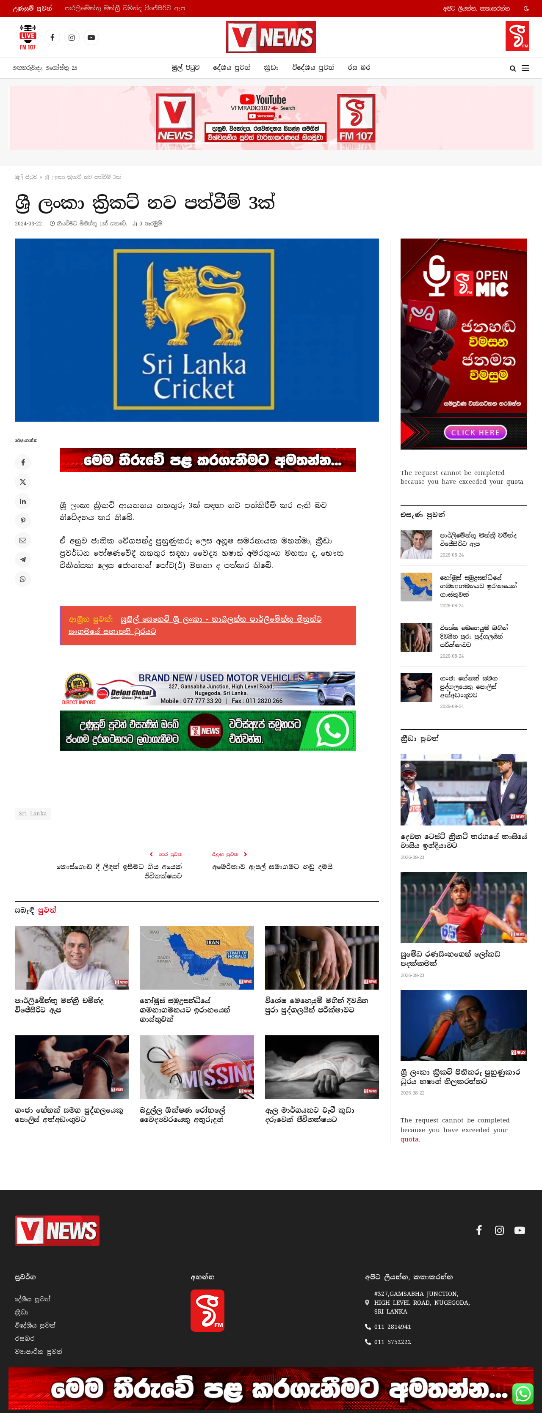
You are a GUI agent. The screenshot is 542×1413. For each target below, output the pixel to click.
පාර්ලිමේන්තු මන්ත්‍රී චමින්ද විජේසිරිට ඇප (59, 1005)
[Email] (23, 540)
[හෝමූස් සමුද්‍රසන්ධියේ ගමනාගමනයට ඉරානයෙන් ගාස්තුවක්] (197, 958)
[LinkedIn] (23, 501)
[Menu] (525, 68)
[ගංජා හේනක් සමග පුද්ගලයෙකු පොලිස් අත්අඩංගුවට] (72, 1067)
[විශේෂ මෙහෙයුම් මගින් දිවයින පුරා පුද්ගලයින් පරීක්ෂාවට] (322, 958)
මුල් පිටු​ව (26, 177)
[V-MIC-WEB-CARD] (464, 344)
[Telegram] (23, 559)
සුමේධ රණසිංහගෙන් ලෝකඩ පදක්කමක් (450, 959)
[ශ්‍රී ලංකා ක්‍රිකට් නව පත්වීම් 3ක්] (197, 330)
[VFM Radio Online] (25, 37)
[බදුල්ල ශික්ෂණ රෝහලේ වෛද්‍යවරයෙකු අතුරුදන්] (197, 1067)
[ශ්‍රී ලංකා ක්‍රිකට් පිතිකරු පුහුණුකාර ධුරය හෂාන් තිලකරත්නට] (464, 1025)
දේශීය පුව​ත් (231, 67)
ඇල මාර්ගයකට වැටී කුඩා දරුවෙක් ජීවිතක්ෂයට (309, 1115)
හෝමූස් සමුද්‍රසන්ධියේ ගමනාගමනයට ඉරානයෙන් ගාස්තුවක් (150, 8)
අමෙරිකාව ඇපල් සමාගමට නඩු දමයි (272, 867)
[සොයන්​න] (513, 68)
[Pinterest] (23, 521)
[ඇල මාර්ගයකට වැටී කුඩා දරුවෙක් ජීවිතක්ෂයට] (322, 1067)
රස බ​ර (359, 67)
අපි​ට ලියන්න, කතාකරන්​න (476, 8)
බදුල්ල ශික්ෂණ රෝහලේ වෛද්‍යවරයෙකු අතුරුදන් (182, 1115)
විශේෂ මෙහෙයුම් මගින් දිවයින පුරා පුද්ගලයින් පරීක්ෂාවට (316, 1005)
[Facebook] (23, 462)
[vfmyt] (271, 118)
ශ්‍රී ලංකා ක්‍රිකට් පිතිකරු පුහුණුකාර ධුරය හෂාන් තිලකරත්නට (460, 1077)
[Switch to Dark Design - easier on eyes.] (525, 8)
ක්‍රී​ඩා (271, 67)
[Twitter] (23, 482)
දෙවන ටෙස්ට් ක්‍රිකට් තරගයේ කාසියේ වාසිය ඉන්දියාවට (464, 841)
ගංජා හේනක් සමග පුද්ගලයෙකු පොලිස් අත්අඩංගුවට (69, 1115)
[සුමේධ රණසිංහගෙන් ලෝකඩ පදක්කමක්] (464, 907)
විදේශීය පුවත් (313, 67)
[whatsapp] (208, 731)
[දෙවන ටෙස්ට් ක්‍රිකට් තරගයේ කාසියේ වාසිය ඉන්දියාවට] (464, 789)
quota (514, 482)
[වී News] (271, 37)
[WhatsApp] (23, 579)
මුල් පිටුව (185, 67)
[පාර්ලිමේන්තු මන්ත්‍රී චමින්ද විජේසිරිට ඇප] (72, 958)
